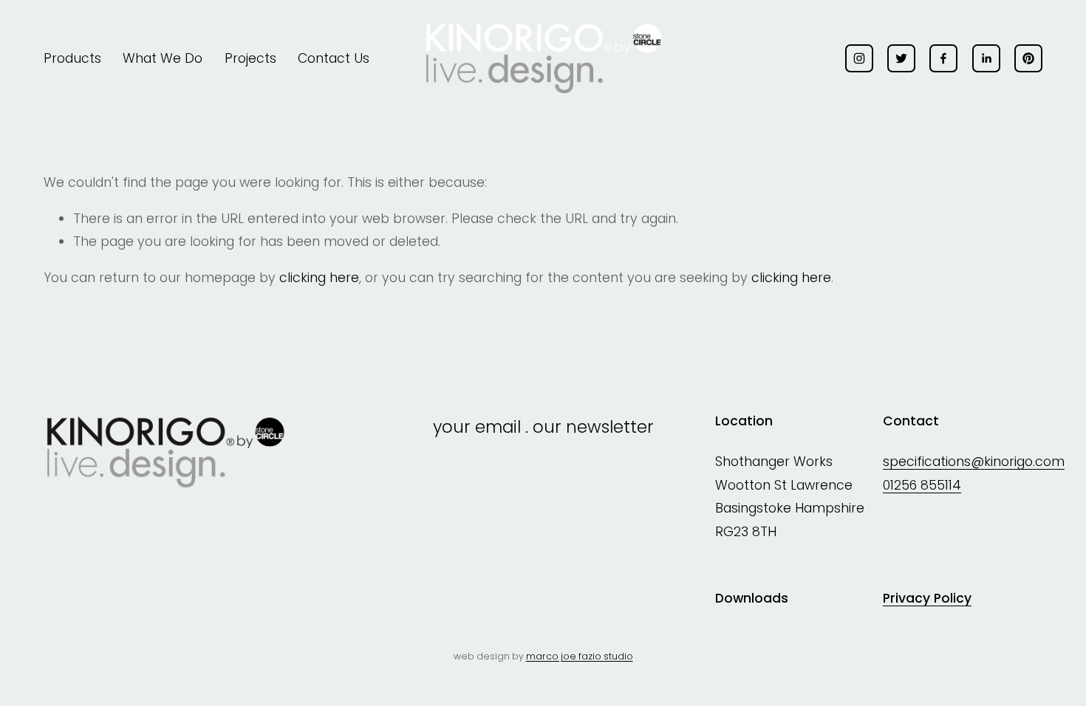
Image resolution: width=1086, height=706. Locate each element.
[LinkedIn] (986, 58)
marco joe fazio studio (579, 656)
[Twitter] (901, 58)
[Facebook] (943, 58)
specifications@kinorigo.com (974, 461)
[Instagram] (859, 58)
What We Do (162, 58)
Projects (250, 58)
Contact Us (333, 58)
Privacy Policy (927, 598)
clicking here (319, 278)
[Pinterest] (1028, 58)
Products (72, 58)
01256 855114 (922, 485)
